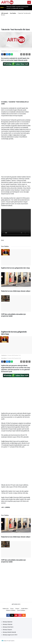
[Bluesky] (7, 54)
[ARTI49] (7, 2)
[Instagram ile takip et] (20, 615)
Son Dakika (13, 13)
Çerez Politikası (21, 610)
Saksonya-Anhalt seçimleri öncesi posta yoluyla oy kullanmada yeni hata (17, 7)
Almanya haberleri (7, 622)
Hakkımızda (5, 608)
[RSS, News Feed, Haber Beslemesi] (24, 615)
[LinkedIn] (9, 54)
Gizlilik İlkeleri (24, 608)
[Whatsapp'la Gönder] (12, 54)
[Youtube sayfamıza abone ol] (16, 615)
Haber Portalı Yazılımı (9, 640)
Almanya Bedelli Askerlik (9, 632)
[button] (24, 54)
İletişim (17, 608)
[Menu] (29, 2)
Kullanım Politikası (10, 610)
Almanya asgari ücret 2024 (10, 635)
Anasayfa (5, 13)
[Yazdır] (21, 54)
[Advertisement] (16, 22)
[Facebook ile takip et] (8, 615)
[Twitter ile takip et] (12, 615)
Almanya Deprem (7, 629)
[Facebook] (2, 54)
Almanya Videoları (7, 624)
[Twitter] (5, 54)
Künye (12, 608)
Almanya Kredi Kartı (8, 627)
